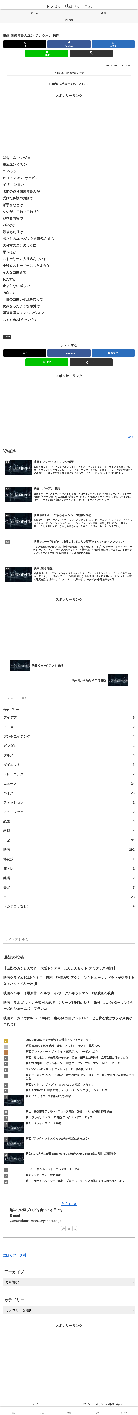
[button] (91, 53)
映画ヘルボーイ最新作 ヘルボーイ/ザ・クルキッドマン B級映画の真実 (58, 993)
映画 (8, 336)
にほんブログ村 (14, 1255)
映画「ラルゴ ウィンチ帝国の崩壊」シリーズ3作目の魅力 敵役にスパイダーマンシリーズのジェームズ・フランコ (68, 1005)
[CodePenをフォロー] (63, 1228)
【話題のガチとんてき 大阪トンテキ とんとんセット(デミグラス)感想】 (61, 968)
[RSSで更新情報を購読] (74, 1228)
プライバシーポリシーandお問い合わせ (104, 1404)
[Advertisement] (69, 122)
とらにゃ (69, 1204)
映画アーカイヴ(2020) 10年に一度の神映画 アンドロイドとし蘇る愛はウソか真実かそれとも (67, 1021)
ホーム (35, 1404)
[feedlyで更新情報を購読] (69, 1228)
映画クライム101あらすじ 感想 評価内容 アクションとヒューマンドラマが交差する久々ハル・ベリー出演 (68, 981)
